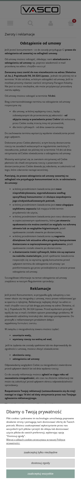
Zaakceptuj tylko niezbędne (40, 452)
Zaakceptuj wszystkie (40, 473)
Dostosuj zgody (40, 463)
